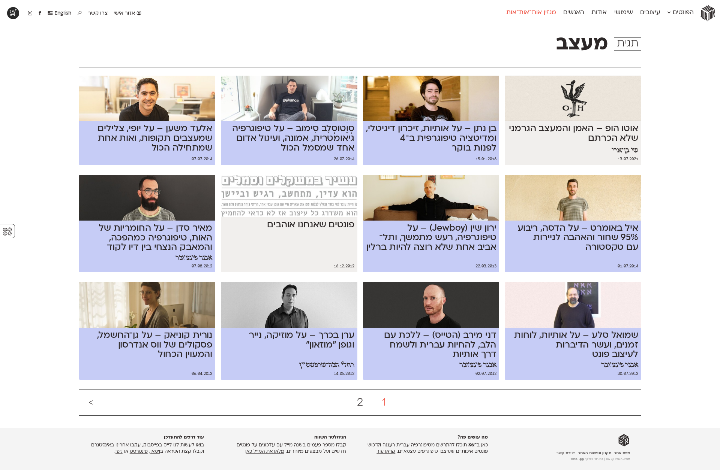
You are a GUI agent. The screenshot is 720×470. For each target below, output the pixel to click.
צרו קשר (98, 13)
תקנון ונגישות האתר (594, 453)
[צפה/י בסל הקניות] (13, 13)
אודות (599, 13)
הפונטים (682, 13)
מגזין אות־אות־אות (531, 13)
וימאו (155, 451)
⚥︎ (7, 231)
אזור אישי (125, 13)
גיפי (119, 451)
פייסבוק (151, 445)
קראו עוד (385, 451)
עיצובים (650, 13)
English (62, 13)
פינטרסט (139, 451)
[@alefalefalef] (30, 13)
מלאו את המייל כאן (264, 451)
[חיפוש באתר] (80, 13)
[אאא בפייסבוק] (40, 13)
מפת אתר (622, 453)
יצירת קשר (565, 453)
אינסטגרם (101, 445)
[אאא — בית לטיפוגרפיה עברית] (624, 440)
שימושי (623, 13)
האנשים (573, 13)
